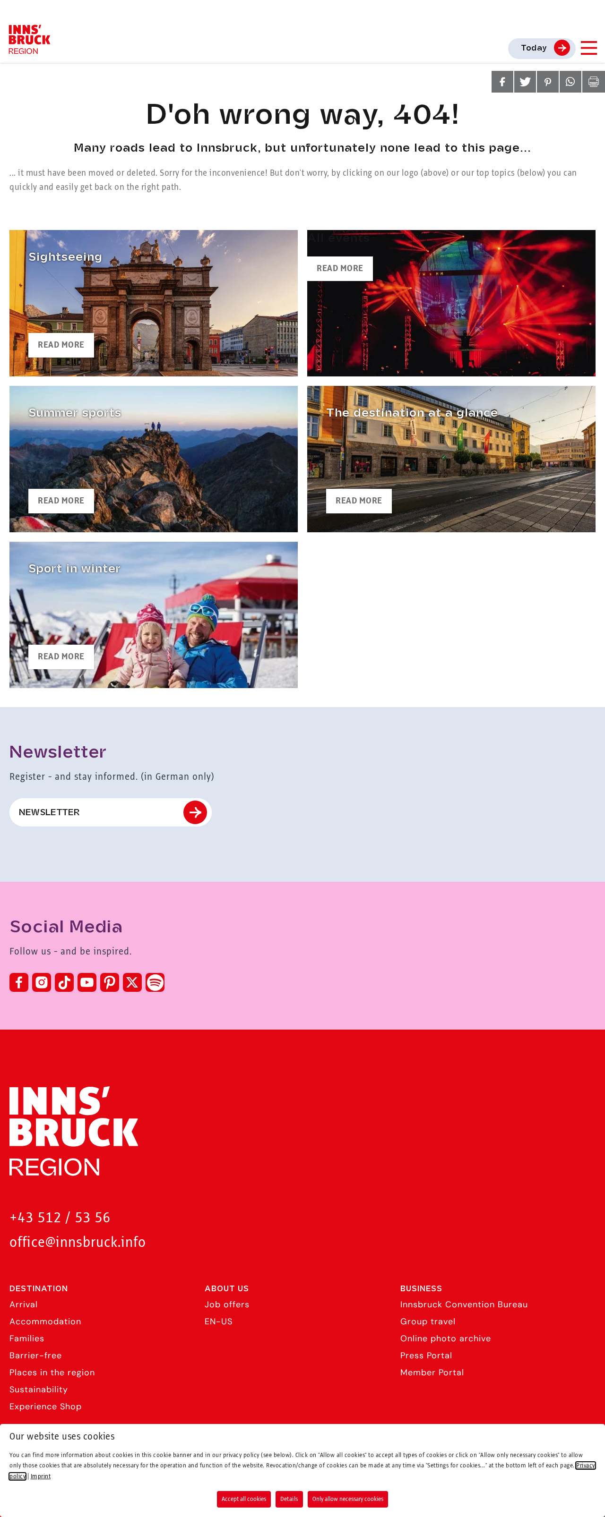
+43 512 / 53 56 (60, 1218)
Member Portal (432, 1372)
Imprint (41, 1476)
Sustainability (38, 1389)
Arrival (23, 1304)
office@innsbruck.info (77, 1243)
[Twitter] (132, 982)
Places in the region (52, 1372)
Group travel (428, 1321)
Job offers (227, 1304)
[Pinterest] (109, 982)
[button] (502, 82)
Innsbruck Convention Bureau (464, 1304)
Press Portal (426, 1355)
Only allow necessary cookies (347, 1499)
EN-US (219, 1321)
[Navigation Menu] (588, 48)
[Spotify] (155, 982)
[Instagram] (41, 982)
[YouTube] (87, 982)
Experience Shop (45, 1406)
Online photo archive (445, 1338)
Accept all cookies (244, 1499)
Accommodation (45, 1321)
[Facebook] (18, 982)
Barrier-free (35, 1355)
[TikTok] (64, 982)
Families (26, 1338)
